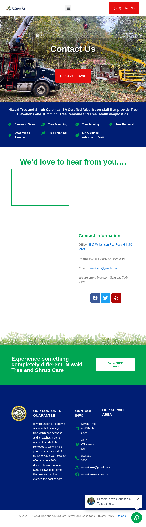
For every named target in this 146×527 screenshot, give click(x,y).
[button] (68, 8)
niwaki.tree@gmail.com (102, 268)
